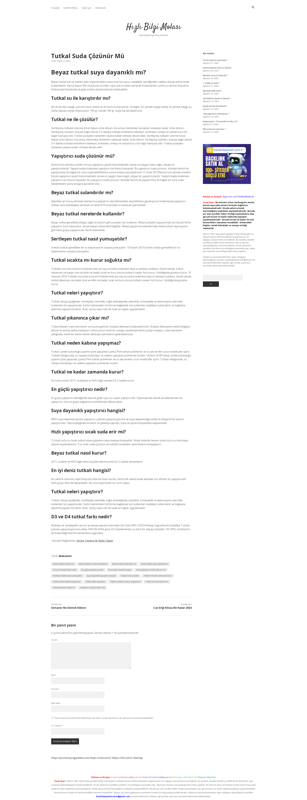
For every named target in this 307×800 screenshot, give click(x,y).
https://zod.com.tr (100, 758)
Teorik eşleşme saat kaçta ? (215, 60)
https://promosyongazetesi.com (70, 758)
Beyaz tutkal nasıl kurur (63, 564)
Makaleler (65, 556)
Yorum (54, 640)
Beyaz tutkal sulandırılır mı (124, 564)
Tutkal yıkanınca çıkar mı (64, 587)
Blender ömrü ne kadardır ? (215, 75)
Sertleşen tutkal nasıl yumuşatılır (67, 575)
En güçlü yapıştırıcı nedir (92, 569)
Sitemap (138, 758)
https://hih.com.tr (122, 758)
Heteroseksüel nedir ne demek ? (217, 67)
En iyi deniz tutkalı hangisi (119, 569)
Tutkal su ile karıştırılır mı (157, 581)
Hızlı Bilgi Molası (153, 27)
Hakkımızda (100, 8)
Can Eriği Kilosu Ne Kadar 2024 (172, 608)
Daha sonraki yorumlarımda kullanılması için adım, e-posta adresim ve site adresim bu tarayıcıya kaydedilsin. (104, 718)
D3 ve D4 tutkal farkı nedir (64, 569)
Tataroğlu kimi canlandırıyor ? (216, 113)
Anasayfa (55, 8)
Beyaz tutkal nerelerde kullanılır (93, 564)
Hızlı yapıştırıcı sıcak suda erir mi (150, 569)
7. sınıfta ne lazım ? (211, 83)
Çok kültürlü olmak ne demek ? (216, 98)
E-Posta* (55, 689)
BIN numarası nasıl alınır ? (214, 129)
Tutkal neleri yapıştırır (95, 581)
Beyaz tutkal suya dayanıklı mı (154, 564)
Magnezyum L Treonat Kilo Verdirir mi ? (220, 121)
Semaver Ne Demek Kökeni (68, 608)
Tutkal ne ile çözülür (130, 575)
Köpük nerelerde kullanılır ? (215, 106)
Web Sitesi (55, 703)
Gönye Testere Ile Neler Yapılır (94, 540)
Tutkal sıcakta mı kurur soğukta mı (125, 581)
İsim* (53, 675)
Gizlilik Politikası (70, 8)
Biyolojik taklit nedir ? (212, 90)
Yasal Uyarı (86, 8)
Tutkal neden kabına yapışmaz (66, 581)
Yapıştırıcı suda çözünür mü (92, 587)
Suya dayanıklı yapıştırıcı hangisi (101, 575)
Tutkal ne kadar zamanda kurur (158, 575)
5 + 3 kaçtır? (57, 725)
